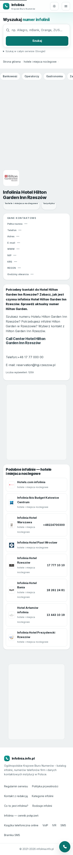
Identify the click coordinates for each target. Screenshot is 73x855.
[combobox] (40, 30)
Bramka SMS (12, 835)
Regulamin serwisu (16, 786)
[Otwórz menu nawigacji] (66, 6)
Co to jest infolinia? (16, 805)
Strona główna (12, 61)
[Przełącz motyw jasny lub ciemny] (54, 6)
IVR (54, 825)
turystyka (48, 203)
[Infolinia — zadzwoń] (64, 846)
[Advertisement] (36, 120)
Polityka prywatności (45, 786)
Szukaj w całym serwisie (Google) (25, 51)
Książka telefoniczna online (21, 825)
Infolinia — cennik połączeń (21, 815)
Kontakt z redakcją (16, 796)
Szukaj (37, 41)
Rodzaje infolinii (42, 805)
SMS (63, 825)
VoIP (45, 825)
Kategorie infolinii (42, 796)
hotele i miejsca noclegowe (40, 61)
